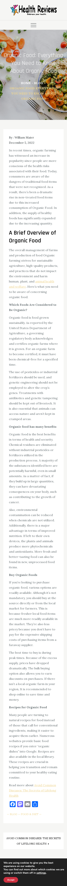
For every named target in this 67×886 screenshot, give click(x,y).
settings (41, 873)
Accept (10, 879)
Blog (13, 814)
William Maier (24, 137)
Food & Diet (30, 814)
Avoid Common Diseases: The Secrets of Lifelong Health (32, 790)
